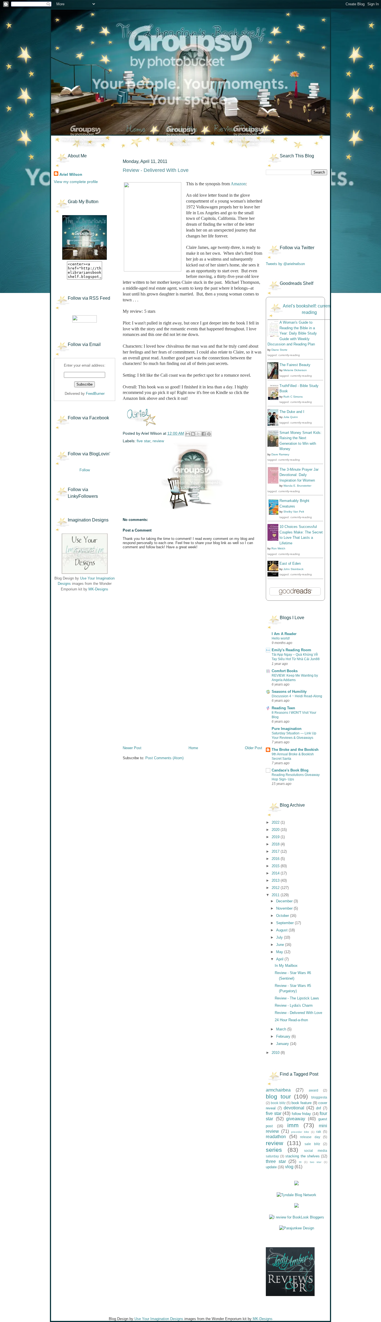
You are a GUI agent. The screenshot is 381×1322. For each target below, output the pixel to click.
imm (293, 1125)
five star (143, 441)
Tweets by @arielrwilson (285, 264)
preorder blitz (300, 1131)
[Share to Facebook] (203, 434)
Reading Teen (283, 708)
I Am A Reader (284, 634)
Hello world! (281, 638)
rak (318, 1131)
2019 (276, 837)
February (283, 1036)
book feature (301, 1103)
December (285, 901)
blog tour (278, 1096)
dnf (318, 1108)
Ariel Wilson (70, 174)
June (280, 945)
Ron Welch (278, 548)
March (281, 1029)
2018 (276, 844)
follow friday (301, 1114)
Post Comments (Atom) (164, 758)
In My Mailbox (286, 965)
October (283, 916)
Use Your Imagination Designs (158, 1319)
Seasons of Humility (289, 691)
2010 (276, 1053)
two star (316, 1162)
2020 (276, 830)
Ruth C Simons (293, 396)
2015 (276, 866)
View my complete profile (76, 181)
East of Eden (290, 563)
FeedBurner (95, 393)
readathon (276, 1136)
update (271, 1167)
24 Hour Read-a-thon (291, 1020)
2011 (276, 895)
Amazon (238, 183)
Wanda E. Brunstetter (297, 485)
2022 (276, 822)
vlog (289, 1166)
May (280, 952)
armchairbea (278, 1090)
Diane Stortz (279, 349)
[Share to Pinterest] (209, 434)
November (285, 908)
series (274, 1149)
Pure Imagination (287, 729)
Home (193, 748)
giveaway (295, 1118)
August (282, 930)
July (280, 937)
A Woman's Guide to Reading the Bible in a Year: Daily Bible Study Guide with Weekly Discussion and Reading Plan (292, 333)
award (313, 1090)
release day (310, 1137)
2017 (276, 851)
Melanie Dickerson (295, 370)
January (283, 1044)
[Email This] (188, 434)
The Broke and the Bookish (295, 749)
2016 (276, 859)
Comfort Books (285, 671)
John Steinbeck (293, 569)
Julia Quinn (290, 417)
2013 (276, 880)
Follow (84, 470)
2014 (276, 873)
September (285, 923)
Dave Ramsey (280, 454)
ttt (300, 1162)
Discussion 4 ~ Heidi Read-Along (297, 696)
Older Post (253, 748)
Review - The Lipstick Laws (297, 998)
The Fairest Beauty (294, 365)
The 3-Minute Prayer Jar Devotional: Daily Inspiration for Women (299, 474)
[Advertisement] (82, 630)
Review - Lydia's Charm (294, 1005)
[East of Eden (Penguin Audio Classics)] (274, 575)
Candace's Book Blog (290, 770)
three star (276, 1161)
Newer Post (132, 748)
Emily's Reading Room (291, 650)
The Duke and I (291, 412)
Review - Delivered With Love (298, 1013)
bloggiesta (319, 1097)
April (280, 959)
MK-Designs (98, 589)
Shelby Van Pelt (293, 511)
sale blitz (312, 1144)
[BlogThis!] (193, 434)
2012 (276, 888)
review (158, 441)
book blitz (278, 1103)
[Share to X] (198, 434)
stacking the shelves (302, 1156)
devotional (294, 1107)
